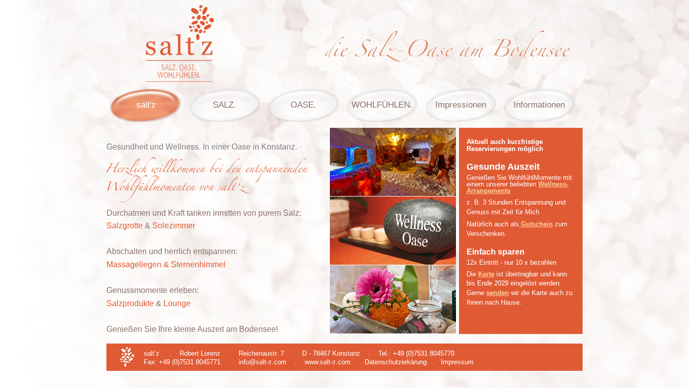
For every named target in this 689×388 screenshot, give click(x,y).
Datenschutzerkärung (396, 362)
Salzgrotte (124, 225)
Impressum (457, 362)
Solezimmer (173, 225)
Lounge (177, 303)
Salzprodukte (130, 303)
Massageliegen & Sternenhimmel (165, 264)
